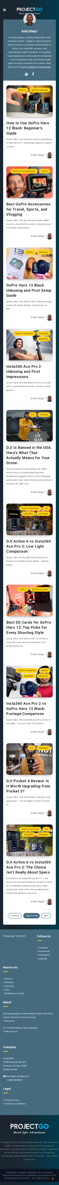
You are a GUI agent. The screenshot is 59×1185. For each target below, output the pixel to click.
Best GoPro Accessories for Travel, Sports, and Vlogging (28, 209)
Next (46, 915)
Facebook (44, 951)
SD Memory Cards (14, 993)
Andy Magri (29, 31)
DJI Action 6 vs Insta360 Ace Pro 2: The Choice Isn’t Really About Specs (28, 867)
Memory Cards (40, 589)
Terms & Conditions (15, 1103)
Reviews (43, 252)
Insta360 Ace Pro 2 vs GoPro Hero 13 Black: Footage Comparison (26, 708)
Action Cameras (24, 333)
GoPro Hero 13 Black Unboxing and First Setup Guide (28, 290)
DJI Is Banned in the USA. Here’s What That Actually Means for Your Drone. (29, 455)
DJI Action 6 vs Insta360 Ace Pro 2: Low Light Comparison (28, 546)
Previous (15, 915)
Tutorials (9, 986)
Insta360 (43, 333)
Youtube (43, 947)
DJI (32, 414)
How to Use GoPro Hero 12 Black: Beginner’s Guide (27, 128)
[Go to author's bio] (29, 19)
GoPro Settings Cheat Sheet (36, 66)
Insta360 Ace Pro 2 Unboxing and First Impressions (23, 371)
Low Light (43, 513)
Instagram (44, 954)
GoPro (22, 90)
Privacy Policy (12, 1100)
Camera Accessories (24, 171)
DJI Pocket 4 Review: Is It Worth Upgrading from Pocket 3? (28, 786)
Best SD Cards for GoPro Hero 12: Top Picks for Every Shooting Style (28, 627)
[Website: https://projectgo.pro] (26, 74)
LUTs (7, 989)
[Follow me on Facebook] (33, 74)
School (8, 978)
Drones (44, 414)
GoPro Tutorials (40, 90)
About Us (9, 1020)
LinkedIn (43, 958)
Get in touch (11, 1031)
